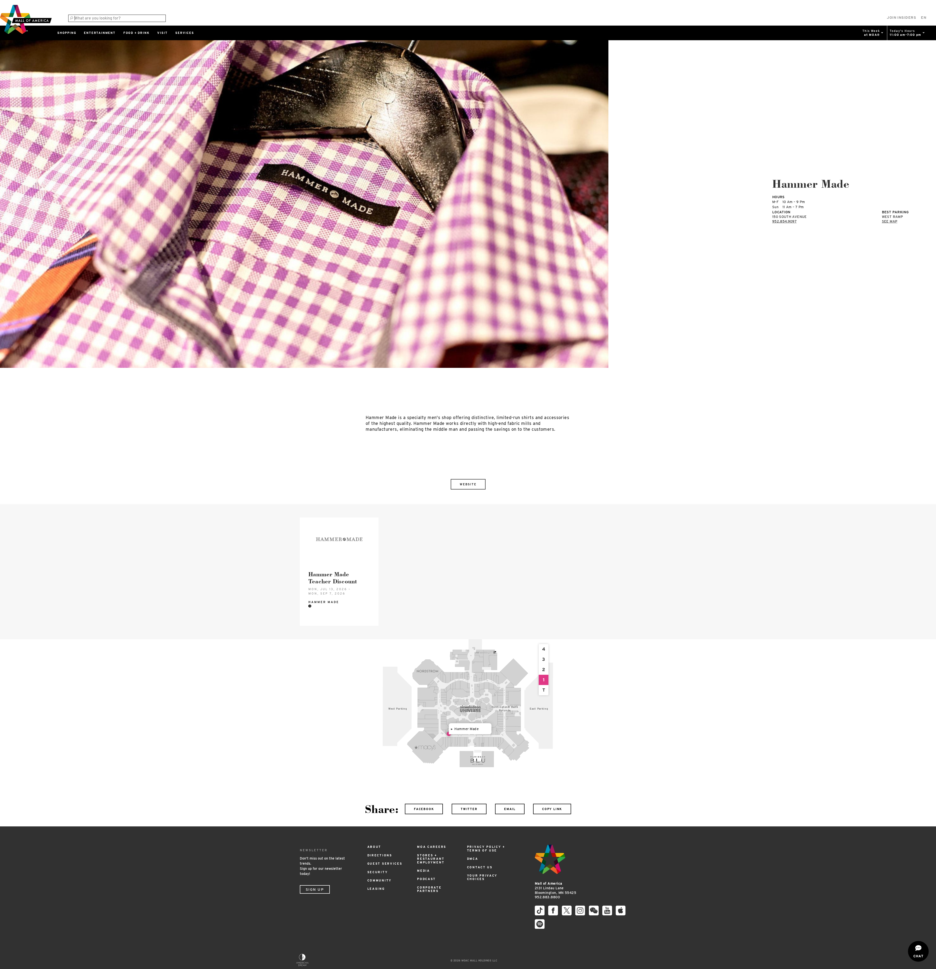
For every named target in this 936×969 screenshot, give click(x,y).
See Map (889, 221)
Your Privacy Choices (482, 877)
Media (423, 870)
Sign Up (315, 889)
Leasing (376, 889)
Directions (379, 855)
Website (468, 484)
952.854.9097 (784, 221)
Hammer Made (466, 729)
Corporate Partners (429, 889)
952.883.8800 (547, 897)
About (374, 847)
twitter (469, 809)
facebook (424, 809)
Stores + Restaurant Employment (430, 858)
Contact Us (480, 867)
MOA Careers (431, 847)
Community (379, 880)
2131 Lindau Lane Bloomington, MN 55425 (555, 887)
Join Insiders (901, 17)
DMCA (472, 859)
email (510, 809)
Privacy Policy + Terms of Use (486, 848)
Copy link (552, 809)
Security (377, 872)
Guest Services (384, 863)
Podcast (426, 879)
